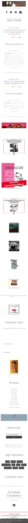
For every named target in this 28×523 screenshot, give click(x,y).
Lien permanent (15, 51)
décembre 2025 (14, 403)
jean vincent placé (14, 56)
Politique (15, 53)
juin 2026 (14, 392)
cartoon (21, 468)
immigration (19, 107)
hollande (15, 468)
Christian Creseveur (14, 493)
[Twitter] (11, 12)
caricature (19, 65)
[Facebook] (6, 12)
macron (13, 461)
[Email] (20, 12)
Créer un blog (11, 513)
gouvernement (19, 61)
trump (7, 461)
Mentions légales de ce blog (17, 518)
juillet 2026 (14, 390)
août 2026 (14, 389)
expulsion (6, 63)
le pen (18, 464)
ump (13, 464)
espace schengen (15, 63)
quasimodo (20, 59)
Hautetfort (17, 513)
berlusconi (11, 105)
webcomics (14, 328)
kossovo (12, 65)
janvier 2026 (14, 401)
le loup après (6, 328)
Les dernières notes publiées (17, 515)
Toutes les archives (14, 407)
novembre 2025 (14, 405)
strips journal (22, 328)
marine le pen (8, 468)
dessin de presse (9, 61)
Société (21, 53)
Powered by (6, 352)
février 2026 (14, 399)
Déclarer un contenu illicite (6, 518)
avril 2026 (14, 396)
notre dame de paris (10, 59)
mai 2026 (14, 394)
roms (16, 58)
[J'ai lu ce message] (26, 519)
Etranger (14, 103)
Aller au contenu (6, 1)
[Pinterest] (16, 12)
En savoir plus (7, 521)
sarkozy (17, 105)
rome (22, 105)
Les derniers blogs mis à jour (6, 515)
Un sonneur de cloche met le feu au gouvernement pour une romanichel (14, 32)
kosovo (20, 58)
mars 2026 (14, 398)
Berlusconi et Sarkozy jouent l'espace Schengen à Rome (14, 82)
